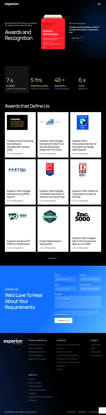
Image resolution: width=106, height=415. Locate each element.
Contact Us (62, 320)
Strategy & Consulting (36, 345)
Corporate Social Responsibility (40, 397)
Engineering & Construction (67, 359)
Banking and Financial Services (68, 345)
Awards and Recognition (37, 390)
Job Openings (96, 352)
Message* (58, 294)
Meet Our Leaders (35, 383)
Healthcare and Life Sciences (68, 362)
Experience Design (35, 348)
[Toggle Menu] (99, 4)
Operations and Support (37, 359)
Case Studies (96, 345)
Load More (52, 258)
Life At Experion (96, 355)
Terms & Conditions (95, 412)
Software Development (37, 352)
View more (75, 38)
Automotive (61, 366)
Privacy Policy (60, 314)
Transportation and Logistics (67, 355)
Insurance (61, 348)
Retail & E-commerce (65, 352)
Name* (57, 275)
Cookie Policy (82, 412)
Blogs (93, 348)
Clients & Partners (35, 386)
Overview (31, 379)
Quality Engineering (35, 355)
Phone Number (85, 284)
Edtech (59, 369)
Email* (57, 284)
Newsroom (32, 393)
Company (83, 275)
